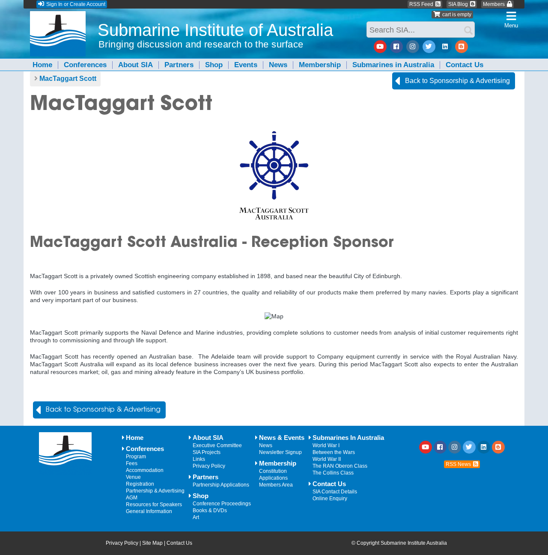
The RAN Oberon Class (340, 466)
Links (199, 459)
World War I (326, 445)
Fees (131, 463)
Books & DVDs (210, 510)
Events (245, 64)
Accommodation (145, 470)
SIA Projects (206, 452)
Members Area (276, 485)
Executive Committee (217, 445)
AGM (131, 498)
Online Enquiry (330, 499)
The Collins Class (333, 473)
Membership (320, 64)
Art (196, 517)
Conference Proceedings (222, 504)
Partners (179, 64)
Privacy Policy (209, 466)
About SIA (135, 64)
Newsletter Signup (280, 452)
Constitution (273, 471)
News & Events (281, 437)
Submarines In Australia (348, 437)
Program (136, 457)
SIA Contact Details (335, 492)
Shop (214, 64)
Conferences (85, 64)
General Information (149, 511)
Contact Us (464, 64)
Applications (273, 478)
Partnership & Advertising (155, 491)
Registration (140, 484)
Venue (133, 477)
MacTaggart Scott (67, 78)
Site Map (152, 543)
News (278, 64)
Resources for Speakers (154, 505)
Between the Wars (334, 452)
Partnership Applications (221, 485)
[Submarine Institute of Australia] (58, 40)
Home (42, 64)
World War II (327, 459)
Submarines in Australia (393, 64)
